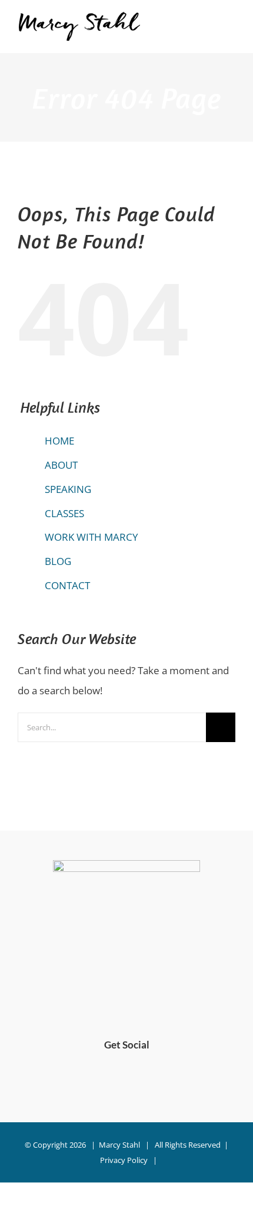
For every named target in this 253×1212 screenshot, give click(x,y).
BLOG (58, 561)
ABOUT (61, 465)
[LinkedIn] (136, 1077)
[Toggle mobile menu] (230, 32)
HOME (59, 440)
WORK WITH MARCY (91, 537)
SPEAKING (68, 489)
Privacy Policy (124, 1160)
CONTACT (67, 585)
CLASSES (64, 513)
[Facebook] (116, 1077)
